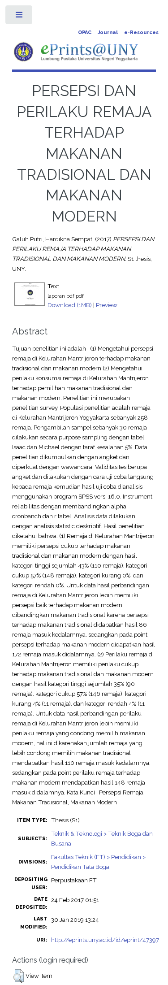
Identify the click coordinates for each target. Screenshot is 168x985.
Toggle (19, 17)
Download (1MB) (69, 304)
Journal (108, 32)
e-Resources (141, 32)
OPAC (84, 32)
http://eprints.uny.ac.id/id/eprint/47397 (105, 939)
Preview (106, 304)
